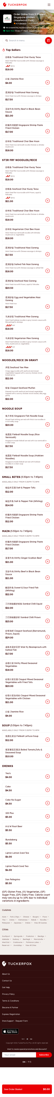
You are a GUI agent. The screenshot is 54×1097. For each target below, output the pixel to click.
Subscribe (44, 1055)
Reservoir (6, 945)
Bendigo (41, 936)
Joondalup (17, 945)
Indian (11, 920)
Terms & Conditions (10, 1001)
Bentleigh (26, 939)
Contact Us (7, 981)
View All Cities (31, 945)
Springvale (18, 936)
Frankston (30, 936)
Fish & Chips (14, 917)
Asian (4, 917)
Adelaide (5, 939)
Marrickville (38, 939)
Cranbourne (17, 942)
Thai (4, 920)
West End (5, 942)
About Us (6, 974)
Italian (27, 923)
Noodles (43, 920)
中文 (29, 1062)
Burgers (36, 917)
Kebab (33, 920)
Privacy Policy (8, 994)
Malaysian (6, 923)
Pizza (45, 917)
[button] (50, 17)
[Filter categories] (48, 40)
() (44, 28)
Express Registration (11, 1014)
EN (24, 1062)
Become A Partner (10, 1007)
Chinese (26, 917)
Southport (6, 936)
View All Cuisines (40, 923)
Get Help (6, 987)
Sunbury (16, 939)
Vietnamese (22, 920)
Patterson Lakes (32, 942)
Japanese (17, 923)
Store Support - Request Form (15, 1021)
